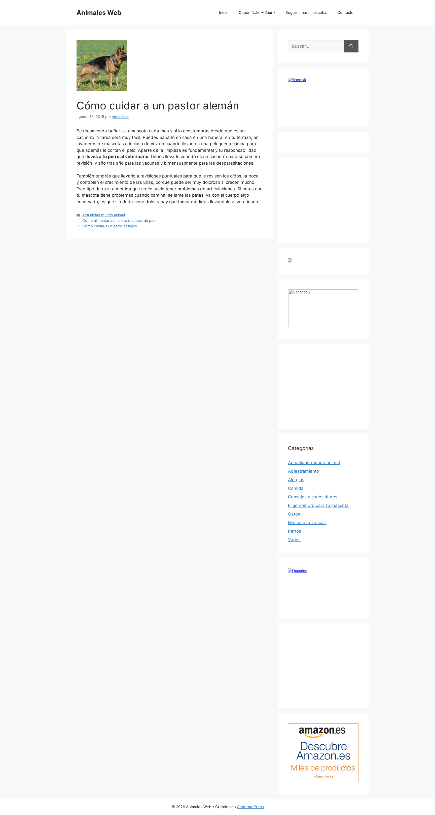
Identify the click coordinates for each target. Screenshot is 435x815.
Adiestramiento (303, 471)
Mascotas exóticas (307, 522)
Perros (294, 531)
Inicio (224, 12)
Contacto (345, 12)
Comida (296, 488)
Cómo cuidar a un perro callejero (109, 226)
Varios (294, 539)
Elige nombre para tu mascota (318, 505)
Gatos (294, 514)
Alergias (296, 479)
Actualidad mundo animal (103, 215)
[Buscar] (351, 46)
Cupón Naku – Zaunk (257, 12)
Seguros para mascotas (306, 12)
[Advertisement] (326, 199)
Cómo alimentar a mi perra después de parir (119, 220)
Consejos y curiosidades (312, 496)
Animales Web (99, 12)
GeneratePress (250, 806)
